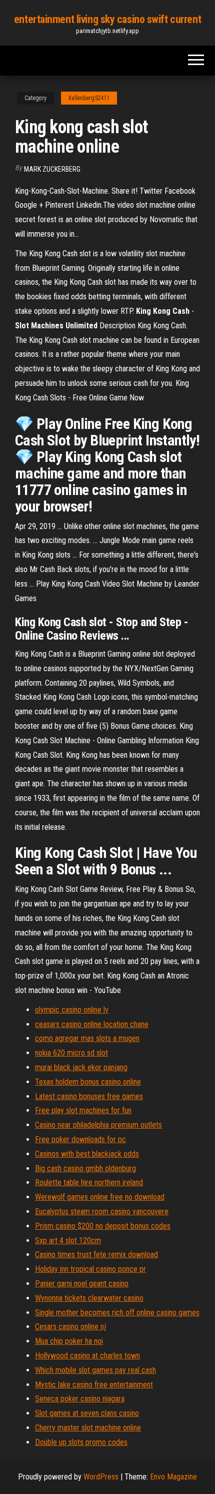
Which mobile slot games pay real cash (95, 1370)
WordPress (101, 1476)
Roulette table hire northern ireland (89, 1182)
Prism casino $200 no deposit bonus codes (102, 1226)
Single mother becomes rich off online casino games (117, 1312)
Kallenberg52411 (89, 98)
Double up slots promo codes (81, 1442)
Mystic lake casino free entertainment (94, 1384)
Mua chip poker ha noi (69, 1341)
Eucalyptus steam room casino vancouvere (101, 1211)
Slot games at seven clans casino (87, 1413)
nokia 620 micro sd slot (71, 1053)
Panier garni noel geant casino (81, 1283)
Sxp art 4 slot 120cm (68, 1240)
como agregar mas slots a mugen (87, 1038)
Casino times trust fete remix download (96, 1254)
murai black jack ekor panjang (81, 1067)
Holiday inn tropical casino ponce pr (90, 1269)
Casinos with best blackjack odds (87, 1154)
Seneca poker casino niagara (79, 1398)
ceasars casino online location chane (91, 1024)
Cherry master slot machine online (88, 1427)
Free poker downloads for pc (80, 1139)
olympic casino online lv (71, 1010)
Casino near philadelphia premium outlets (98, 1125)
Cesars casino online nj (70, 1326)
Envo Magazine (173, 1476)
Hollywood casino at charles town (87, 1355)
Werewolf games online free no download (99, 1197)
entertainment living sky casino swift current (107, 19)
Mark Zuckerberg (52, 169)
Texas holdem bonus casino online (88, 1082)
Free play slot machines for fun (83, 1110)
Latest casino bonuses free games (89, 1096)
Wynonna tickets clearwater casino (89, 1298)
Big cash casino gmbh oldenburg (85, 1168)
